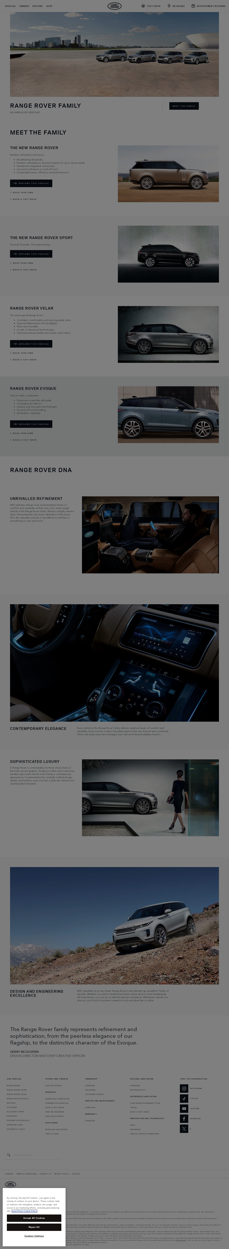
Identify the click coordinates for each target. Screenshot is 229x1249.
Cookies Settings (34, 1236)
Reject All (34, 1227)
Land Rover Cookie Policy (24, 1211)
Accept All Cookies (34, 1218)
